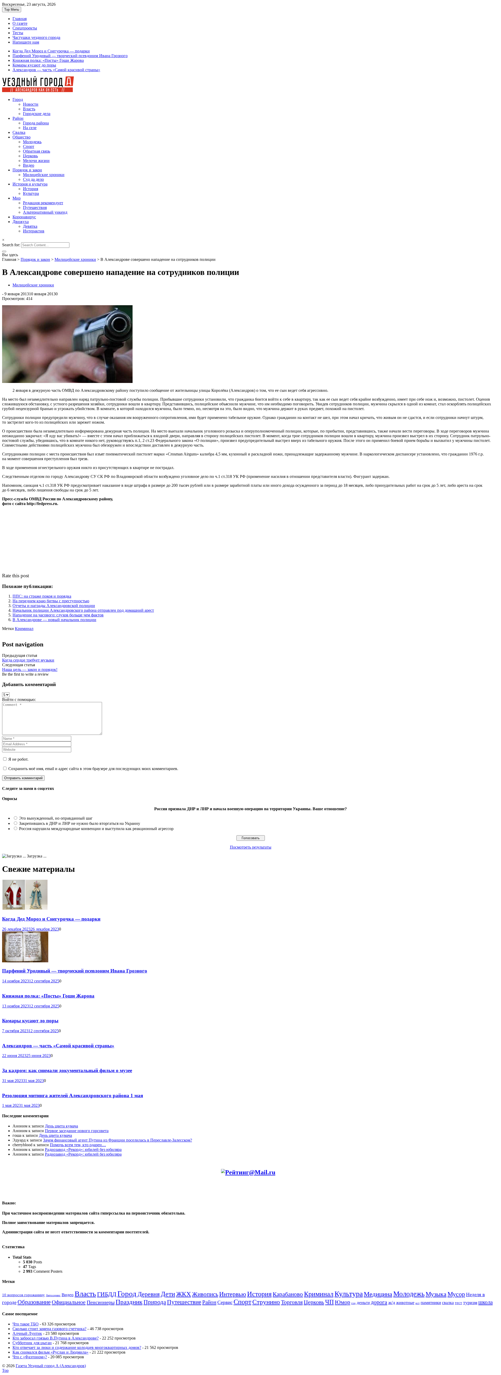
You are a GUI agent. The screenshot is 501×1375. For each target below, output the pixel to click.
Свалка (19, 132)
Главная (20, 18)
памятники (431, 1302)
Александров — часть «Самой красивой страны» (56, 70)
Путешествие (184, 1302)
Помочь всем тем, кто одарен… (78, 1145)
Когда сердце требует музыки (28, 660)
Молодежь (32, 142)
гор (353, 1303)
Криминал (24, 628)
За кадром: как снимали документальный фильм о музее (67, 1070)
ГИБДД (106, 1294)
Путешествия (35, 207)
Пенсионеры (101, 1302)
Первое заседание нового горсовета (77, 1130)
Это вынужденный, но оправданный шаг (56, 818)
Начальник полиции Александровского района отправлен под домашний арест (83, 610)
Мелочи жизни (36, 160)
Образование (34, 1302)
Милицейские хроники (43, 174)
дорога (379, 1302)
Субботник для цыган (32, 1343)
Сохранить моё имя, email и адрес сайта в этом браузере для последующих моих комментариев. (93, 768)
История (30, 189)
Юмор (342, 1302)
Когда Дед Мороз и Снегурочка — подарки (51, 51)
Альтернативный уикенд (45, 212)
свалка (448, 1302)
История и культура (30, 184)
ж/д (391, 1302)
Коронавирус (24, 217)
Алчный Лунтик (27, 1333)
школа (485, 1302)
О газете (20, 23)
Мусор (456, 1294)
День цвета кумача (61, 1126)
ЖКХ (183, 1294)
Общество (22, 137)
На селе (30, 127)
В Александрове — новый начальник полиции (54, 619)
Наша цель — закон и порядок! (29, 669)
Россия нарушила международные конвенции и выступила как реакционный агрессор (96, 828)
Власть (29, 109)
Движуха (21, 221)
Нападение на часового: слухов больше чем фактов (58, 615)
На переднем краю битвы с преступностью (51, 601)
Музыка (436, 1294)
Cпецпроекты (25, 28)
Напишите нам (26, 42)
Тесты (18, 33)
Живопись (205, 1294)
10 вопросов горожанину (23, 1295)
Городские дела (36, 113)
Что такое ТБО (26, 1324)
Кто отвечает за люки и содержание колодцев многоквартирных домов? (77, 1347)
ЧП (329, 1302)
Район (18, 118)
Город (18, 99)
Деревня (149, 1294)
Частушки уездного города (36, 37)
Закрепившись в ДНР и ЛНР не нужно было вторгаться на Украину (79, 823)
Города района (36, 123)
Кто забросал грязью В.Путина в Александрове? (56, 1338)
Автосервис (53, 1295)
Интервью (232, 1294)
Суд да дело (33, 179)
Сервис (224, 1302)
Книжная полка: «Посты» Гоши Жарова (48, 60)
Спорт (28, 146)
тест (458, 1303)
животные (405, 1302)
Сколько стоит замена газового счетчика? (49, 1328)
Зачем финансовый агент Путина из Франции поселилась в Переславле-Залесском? (117, 1140)
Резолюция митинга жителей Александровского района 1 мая (72, 1095)
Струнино (266, 1301)
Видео (28, 165)
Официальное (69, 1302)
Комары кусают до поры (34, 65)
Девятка (30, 226)
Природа (155, 1302)
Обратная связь (36, 151)
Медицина (378, 1294)
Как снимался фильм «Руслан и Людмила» (50, 1352)
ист (417, 1303)
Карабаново (288, 1294)
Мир (17, 198)
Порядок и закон (27, 170)
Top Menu (11, 9)
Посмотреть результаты (250, 847)
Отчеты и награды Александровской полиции (54, 605)
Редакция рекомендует (43, 203)
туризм (470, 1302)
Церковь (30, 156)
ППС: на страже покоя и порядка (42, 596)
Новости (30, 104)
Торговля (292, 1302)
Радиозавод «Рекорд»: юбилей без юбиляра (83, 1149)
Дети (168, 1294)
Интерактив (33, 231)
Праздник (129, 1301)
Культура (31, 193)
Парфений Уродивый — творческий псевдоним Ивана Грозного (70, 55)
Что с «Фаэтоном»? (30, 1357)
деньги (363, 1302)
